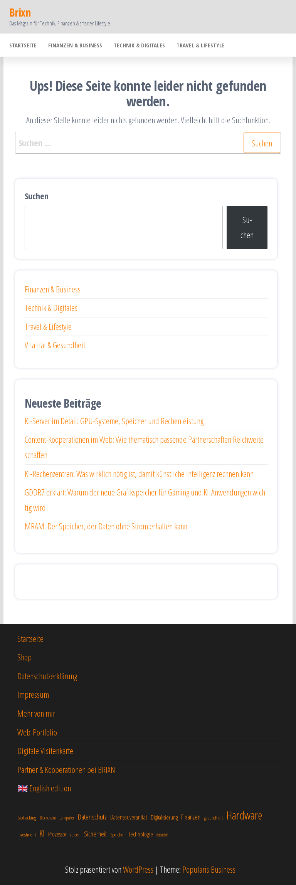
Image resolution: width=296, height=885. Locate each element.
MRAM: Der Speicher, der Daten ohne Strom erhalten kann (106, 526)
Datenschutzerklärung (47, 676)
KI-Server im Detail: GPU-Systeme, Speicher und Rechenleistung (114, 421)
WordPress (138, 869)
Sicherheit (95, 833)
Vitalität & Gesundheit (55, 345)
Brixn (19, 12)
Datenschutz (92, 817)
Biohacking (26, 817)
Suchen (37, 196)
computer (67, 817)
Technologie (140, 834)
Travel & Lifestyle (201, 45)
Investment (26, 834)
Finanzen (190, 816)
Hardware (244, 815)
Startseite (23, 45)
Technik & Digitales (139, 45)
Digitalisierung (164, 817)
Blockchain (48, 817)
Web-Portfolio (37, 732)
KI (42, 833)
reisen (75, 834)
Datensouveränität (128, 817)
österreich (162, 835)
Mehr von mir (36, 713)
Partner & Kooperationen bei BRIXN (66, 769)
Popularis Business (208, 869)
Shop (24, 657)
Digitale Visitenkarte (45, 750)
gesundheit (213, 817)
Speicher (117, 834)
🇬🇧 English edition (44, 788)
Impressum (33, 694)
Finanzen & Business (75, 45)
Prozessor (57, 834)
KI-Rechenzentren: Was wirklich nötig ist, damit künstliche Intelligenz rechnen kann (139, 473)
